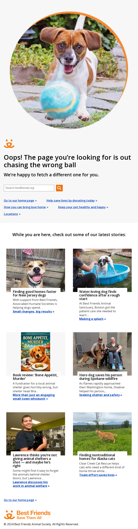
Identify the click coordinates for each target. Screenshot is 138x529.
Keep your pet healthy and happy (82, 207)
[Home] (31, 514)
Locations (11, 214)
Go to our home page (19, 200)
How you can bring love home (25, 207)
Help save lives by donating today (70, 200)
